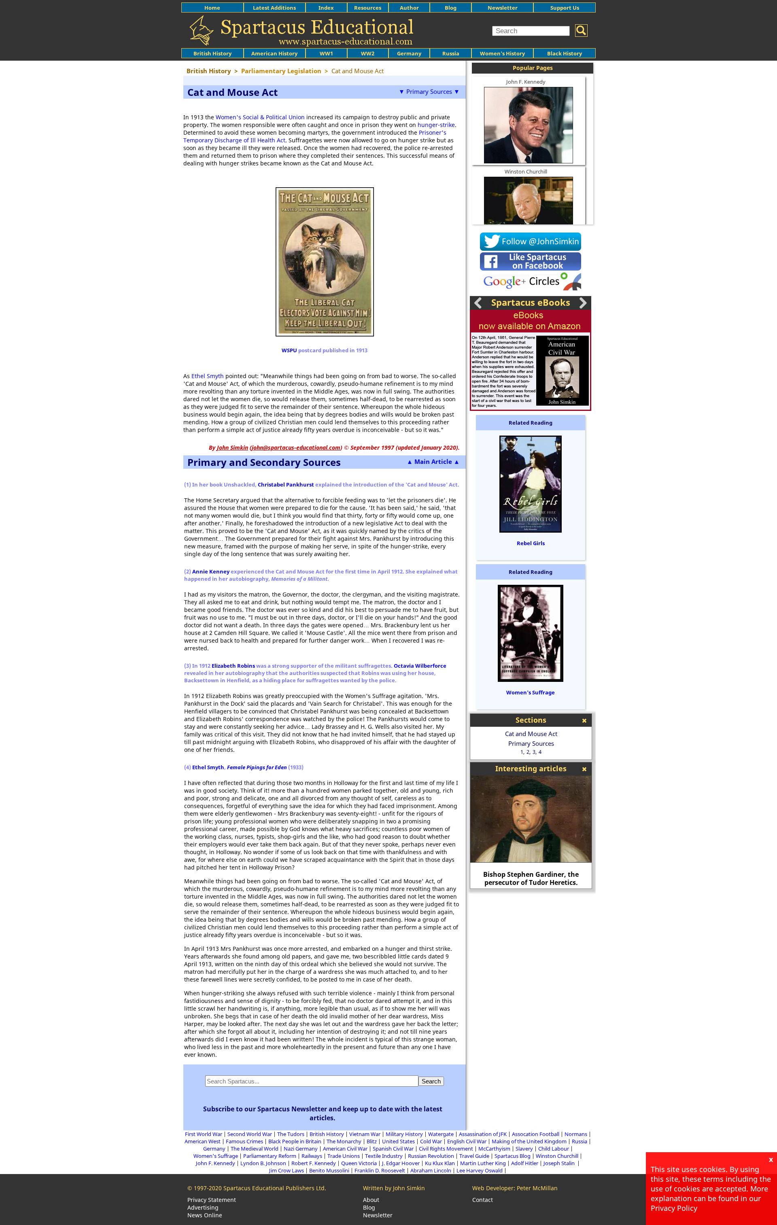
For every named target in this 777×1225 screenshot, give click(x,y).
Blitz (372, 1141)
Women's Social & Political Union (260, 117)
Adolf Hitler (524, 1163)
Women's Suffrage (530, 692)
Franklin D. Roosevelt (380, 1170)
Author (409, 7)
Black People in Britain (294, 1141)
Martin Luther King (483, 1163)
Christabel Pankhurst (286, 484)
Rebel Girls (531, 543)
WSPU (289, 350)
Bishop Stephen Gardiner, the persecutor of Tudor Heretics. (531, 878)
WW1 (326, 53)
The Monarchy (344, 1141)
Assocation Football (535, 1134)
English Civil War (466, 1141)
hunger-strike (436, 125)
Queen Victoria (359, 1163)
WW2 (367, 53)
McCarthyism (494, 1148)
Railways (311, 1155)
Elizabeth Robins (233, 665)
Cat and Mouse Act (531, 734)
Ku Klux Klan (440, 1163)
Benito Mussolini (329, 1170)
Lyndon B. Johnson (263, 1163)
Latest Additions (274, 7)
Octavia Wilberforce (420, 665)
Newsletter (503, 7)
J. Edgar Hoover (401, 1163)
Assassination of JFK (483, 1134)
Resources (367, 7)
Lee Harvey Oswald (479, 1170)
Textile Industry (384, 1155)
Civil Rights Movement (446, 1148)
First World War (203, 1134)
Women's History (502, 53)
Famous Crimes (244, 1141)
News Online (204, 1215)
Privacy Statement (211, 1200)
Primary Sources (531, 743)
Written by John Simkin (394, 1188)
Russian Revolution (431, 1155)
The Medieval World (254, 1148)
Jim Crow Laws (286, 1170)
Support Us (564, 7)
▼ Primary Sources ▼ (429, 91)
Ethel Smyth (207, 376)
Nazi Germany (301, 1148)
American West (203, 1141)
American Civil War (345, 1148)
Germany (409, 53)
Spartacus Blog (513, 1155)
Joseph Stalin (559, 1163)
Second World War (249, 1134)
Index (326, 7)
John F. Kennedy (526, 81)
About (371, 1200)
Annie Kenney (210, 571)
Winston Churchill (526, 171)
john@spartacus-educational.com (296, 447)
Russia (450, 53)
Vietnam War (364, 1134)
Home (212, 7)
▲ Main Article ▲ (433, 461)
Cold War (431, 1141)
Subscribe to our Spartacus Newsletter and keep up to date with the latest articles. (322, 1113)
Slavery (524, 1148)
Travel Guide (474, 1155)
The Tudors (290, 1134)
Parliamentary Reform (269, 1155)
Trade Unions (343, 1155)
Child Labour (553, 1148)
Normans (576, 1134)
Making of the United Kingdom (529, 1141)
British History (327, 1134)
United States (398, 1141)
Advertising (203, 1207)
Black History (564, 53)
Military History (404, 1134)
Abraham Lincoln (430, 1170)
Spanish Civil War (393, 1148)
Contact (482, 1200)
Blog (450, 7)
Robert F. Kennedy (313, 1163)
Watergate (441, 1134)
